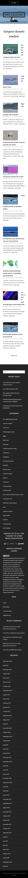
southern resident (7, 511)
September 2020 (7, 736)
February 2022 (7, 703)
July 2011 (5, 837)
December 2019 (7, 757)
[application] (14, 543)
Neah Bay (5, 465)
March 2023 (6, 678)
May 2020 (5, 749)
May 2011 (5, 845)
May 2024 (5, 665)
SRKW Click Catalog (16, 650)
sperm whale (6, 515)
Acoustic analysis (7, 423)
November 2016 (7, 812)
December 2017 (7, 799)
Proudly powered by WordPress (10, 873)
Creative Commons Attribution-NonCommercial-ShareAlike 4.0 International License (11, 567)
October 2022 (6, 686)
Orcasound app (7, 486)
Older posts (14, 355)
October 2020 (7, 732)
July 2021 (5, 724)
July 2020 (5, 745)
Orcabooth (6, 482)
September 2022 (7, 690)
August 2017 (6, 807)
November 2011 (7, 824)
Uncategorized (7, 524)
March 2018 (6, 795)
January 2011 (6, 858)
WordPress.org (7, 615)
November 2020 (7, 728)
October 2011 (6, 828)
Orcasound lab (7, 490)
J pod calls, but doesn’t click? (10, 389)
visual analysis (6, 528)
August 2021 (6, 720)
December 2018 (7, 778)
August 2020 (6, 740)
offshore (5, 478)
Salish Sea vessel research (10, 503)
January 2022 (6, 707)
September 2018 (7, 782)
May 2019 (5, 770)
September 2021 (7, 715)
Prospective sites (7, 499)
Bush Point (6, 440)
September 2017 (7, 803)
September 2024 (7, 661)
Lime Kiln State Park (8, 461)
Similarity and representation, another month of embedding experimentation (12, 273)
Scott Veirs (19, 59)
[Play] (5, 544)
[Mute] (19, 544)
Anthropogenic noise (8, 432)
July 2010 (5, 866)
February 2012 (6, 816)
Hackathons (6, 452)
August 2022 (6, 694)
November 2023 (7, 669)
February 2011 (6, 853)
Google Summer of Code (9, 448)
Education (5, 444)
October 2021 (6, 711)
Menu (14, 3)
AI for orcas (6, 427)
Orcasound (14, 15)
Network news (7, 469)
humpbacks (6, 457)
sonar (4, 507)
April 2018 (5, 791)
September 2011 (7, 832)
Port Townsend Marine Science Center (13, 494)
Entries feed (6, 607)
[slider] (22, 543)
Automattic (13, 875)
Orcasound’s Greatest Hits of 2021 (13, 177)
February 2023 (7, 682)
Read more (8, 68)
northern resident (7, 473)
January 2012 (6, 820)
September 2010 (7, 862)
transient (5, 519)
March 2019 (6, 774)
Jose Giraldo (19, 277)
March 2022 (6, 699)
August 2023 (6, 673)
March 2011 (6, 849)
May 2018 (5, 786)
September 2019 (7, 761)
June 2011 (5, 841)
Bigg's (4, 436)
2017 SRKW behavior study (10, 419)
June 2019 (5, 766)
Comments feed (7, 611)
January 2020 (6, 753)
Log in (4, 602)
